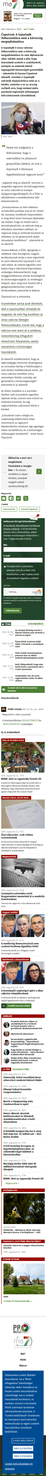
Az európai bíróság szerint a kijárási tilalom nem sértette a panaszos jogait (29, 632)
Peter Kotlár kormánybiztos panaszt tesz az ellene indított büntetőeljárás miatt (29, 655)
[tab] (6, 1069)
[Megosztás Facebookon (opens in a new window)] (11, 498)
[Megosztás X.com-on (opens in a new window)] (25, 498)
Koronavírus (9, 509)
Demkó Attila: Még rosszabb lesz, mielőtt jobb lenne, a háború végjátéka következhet (26, 1060)
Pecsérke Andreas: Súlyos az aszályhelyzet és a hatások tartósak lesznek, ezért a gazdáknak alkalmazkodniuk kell (26, 1025)
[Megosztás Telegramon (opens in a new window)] (18, 498)
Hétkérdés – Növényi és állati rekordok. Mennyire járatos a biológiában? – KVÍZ (22, 1231)
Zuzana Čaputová (29, 509)
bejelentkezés (11, 724)
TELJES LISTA (11, 1183)
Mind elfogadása (23, 1456)
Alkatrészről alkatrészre (22, 1034)
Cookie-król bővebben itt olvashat (19, 1466)
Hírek (23, 1359)
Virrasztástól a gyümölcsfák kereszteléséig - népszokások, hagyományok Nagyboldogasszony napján (27, 1042)
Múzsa (23, 1365)
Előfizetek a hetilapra (37, 15)
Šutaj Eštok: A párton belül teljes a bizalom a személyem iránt (29, 644)
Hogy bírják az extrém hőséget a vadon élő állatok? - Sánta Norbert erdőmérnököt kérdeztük (27, 1052)
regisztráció (30, 720)
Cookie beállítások (23, 1440)
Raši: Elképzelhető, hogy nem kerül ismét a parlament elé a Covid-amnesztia (29, 667)
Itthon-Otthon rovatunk (16, 1301)
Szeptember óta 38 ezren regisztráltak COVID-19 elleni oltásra (29, 678)
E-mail (6, 555)
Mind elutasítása (23, 1448)
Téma (8, 624)
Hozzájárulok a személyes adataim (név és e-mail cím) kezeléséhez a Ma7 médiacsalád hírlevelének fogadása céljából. (23, 572)
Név (5, 545)
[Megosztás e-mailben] (3, 498)
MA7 (23, 1353)
